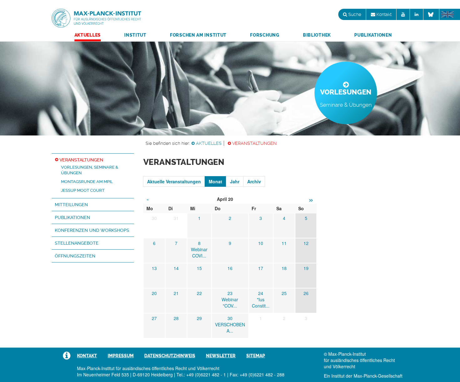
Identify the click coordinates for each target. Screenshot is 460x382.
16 (230, 268)
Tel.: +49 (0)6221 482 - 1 (201, 374)
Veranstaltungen (254, 143)
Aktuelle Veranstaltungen (174, 181)
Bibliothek (317, 35)
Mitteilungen (71, 204)
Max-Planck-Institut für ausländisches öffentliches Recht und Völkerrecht (96, 18)
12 (306, 243)
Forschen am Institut (198, 35)
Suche (354, 14)
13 (154, 268)
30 (230, 318)
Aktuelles (87, 35)
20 (154, 293)
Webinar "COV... (230, 302)
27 (154, 318)
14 (176, 268)
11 (284, 243)
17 (260, 268)
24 (260, 293)
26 (306, 293)
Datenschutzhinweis (169, 355)
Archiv (254, 181)
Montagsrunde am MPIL (87, 181)
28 (176, 318)
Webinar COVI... (199, 252)
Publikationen (373, 35)
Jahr (234, 181)
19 (306, 268)
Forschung (264, 35)
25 (284, 293)
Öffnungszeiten (75, 255)
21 (176, 293)
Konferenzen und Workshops (92, 230)
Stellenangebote (77, 243)
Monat (215, 181)
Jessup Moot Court (83, 190)
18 (284, 268)
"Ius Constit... (260, 302)
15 (199, 268)
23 (230, 293)
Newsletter (221, 355)
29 (199, 318)
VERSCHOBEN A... (230, 327)
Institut (135, 35)
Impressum (121, 355)
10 (260, 243)
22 (199, 293)
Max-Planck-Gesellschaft (378, 376)
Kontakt (383, 14)
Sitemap (255, 355)
